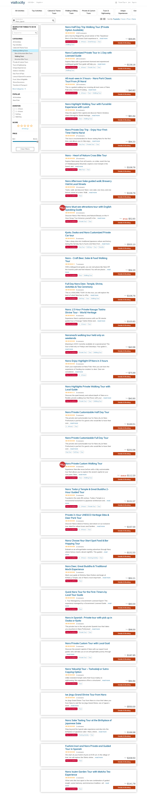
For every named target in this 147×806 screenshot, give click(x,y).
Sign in (134, 2)
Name (134, 19)
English (39, 2)
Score (123, 19)
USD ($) (30, 2)
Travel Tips (122, 2)
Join (129, 2)
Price (128, 19)
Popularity (116, 19)
